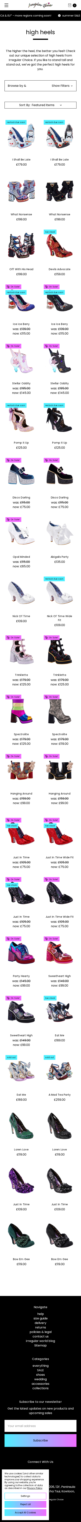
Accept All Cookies (25, 1512)
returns (40, 1327)
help (40, 1314)
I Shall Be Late (21, 159)
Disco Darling (21, 497)
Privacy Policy (34, 1488)
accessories (40, 1384)
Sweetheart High (59, 976)
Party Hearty (21, 976)
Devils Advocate (60, 269)
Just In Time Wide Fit (60, 857)
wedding (40, 1379)
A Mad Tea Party (60, 1095)
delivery (40, 1323)
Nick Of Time (21, 616)
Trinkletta (21, 675)
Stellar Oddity (21, 383)
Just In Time (21, 857)
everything (41, 1366)
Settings (25, 1496)
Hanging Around (21, 793)
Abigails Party (60, 557)
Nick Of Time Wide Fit (59, 618)
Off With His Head (21, 269)
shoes (40, 1375)
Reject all (25, 1504)
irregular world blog (40, 1341)
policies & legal (41, 1332)
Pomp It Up (21, 443)
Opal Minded (21, 557)
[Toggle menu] (5, 5)
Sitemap (40, 1345)
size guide (41, 1318)
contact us (41, 1336)
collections (40, 1388)
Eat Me (59, 1035)
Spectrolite (21, 734)
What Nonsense (21, 214)
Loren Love (21, 1149)
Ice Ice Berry (21, 324)
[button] (40, 85)
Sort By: (24, 105)
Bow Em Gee (21, 1259)
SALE (40, 1370)
